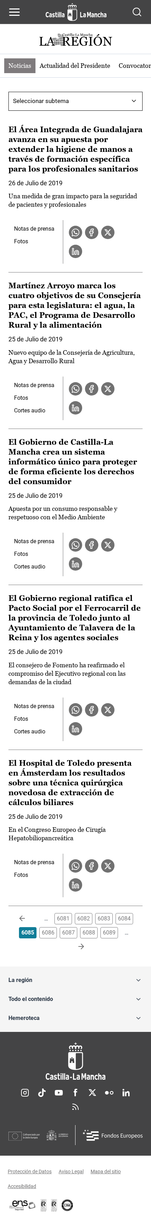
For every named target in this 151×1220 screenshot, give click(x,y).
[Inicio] (75, 1061)
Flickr (109, 1093)
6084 (124, 918)
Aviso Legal (71, 1171)
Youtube (58, 1093)
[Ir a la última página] (75, 946)
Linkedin (126, 1093)
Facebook (75, 1093)
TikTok (41, 1093)
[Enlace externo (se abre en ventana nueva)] (54, 1205)
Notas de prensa (34, 228)
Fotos (21, 241)
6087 (68, 932)
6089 (109, 932)
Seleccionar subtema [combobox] (41, 100)
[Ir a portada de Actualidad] (75, 40)
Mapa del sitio (106, 1171)
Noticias (19, 65)
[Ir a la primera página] (28, 918)
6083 (104, 918)
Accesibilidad (22, 1186)
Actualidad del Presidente (75, 65)
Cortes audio (29, 410)
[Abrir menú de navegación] (14, 12)
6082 (83, 918)
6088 (89, 932)
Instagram (25, 1093)
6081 (63, 918)
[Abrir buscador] (137, 12)
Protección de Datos (30, 1171)
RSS (75, 1107)
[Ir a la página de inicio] (76, 12)
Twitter (92, 1093)
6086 (48, 932)
